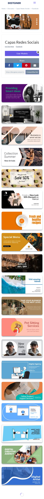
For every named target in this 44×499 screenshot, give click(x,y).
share (22, 60)
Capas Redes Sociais (23, 8)
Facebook (35, 8)
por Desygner (9, 46)
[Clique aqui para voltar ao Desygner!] (14, 4)
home (4, 8)
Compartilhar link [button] (32, 72)
